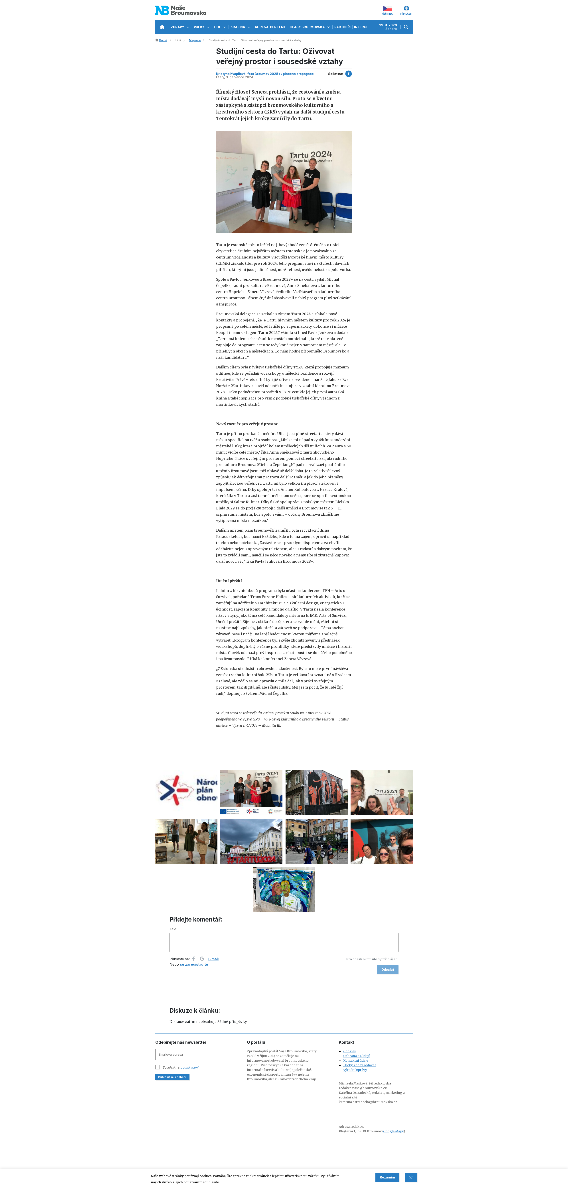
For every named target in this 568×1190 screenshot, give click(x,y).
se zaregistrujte (194, 964)
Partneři (342, 27)
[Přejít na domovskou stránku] (162, 27)
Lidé (218, 27)
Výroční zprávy (355, 1070)
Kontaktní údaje (355, 1061)
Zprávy (178, 27)
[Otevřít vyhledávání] (406, 27)
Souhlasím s (180, 1067)
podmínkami (189, 1067)
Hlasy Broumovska (307, 27)
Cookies (349, 1051)
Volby (199, 27)
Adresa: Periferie (270, 27)
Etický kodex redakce (359, 1065)
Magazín (195, 40)
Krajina (238, 27)
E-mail (213, 959)
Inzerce (361, 27)
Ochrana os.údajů (356, 1056)
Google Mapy (393, 1131)
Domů (163, 40)
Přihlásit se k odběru (172, 1077)
